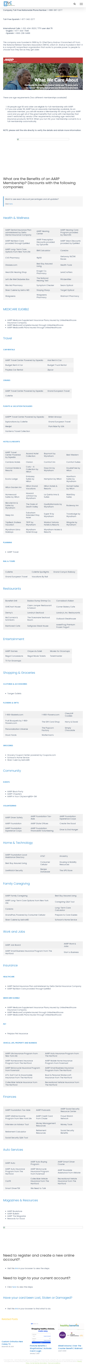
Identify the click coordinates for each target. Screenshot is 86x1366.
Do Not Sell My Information (38, 1363)
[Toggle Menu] (81, 4)
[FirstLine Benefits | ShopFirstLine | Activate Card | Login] (43, 1324)
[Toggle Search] (75, 4)
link (16, 1268)
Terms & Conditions (54, 1363)
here (11, 204)
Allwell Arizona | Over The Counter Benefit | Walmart (70, 1347)
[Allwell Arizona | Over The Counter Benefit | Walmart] (71, 1324)
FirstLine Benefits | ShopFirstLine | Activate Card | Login (40, 1348)
